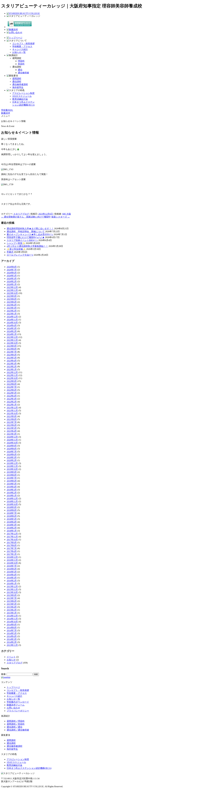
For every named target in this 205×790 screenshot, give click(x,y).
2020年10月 (12, 443)
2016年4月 (12, 575)
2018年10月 (12, 504)
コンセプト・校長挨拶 (23, 43)
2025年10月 (12, 293)
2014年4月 (12, 636)
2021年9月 (12, 416)
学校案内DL (7, 110)
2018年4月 (12, 522)
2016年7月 (12, 566)
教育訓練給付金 (20, 99)
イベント (11, 657)
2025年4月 (12, 305)
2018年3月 (12, 525)
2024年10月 (12, 322)
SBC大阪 (66, 214)
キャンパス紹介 (20, 49)
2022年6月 (12, 390)
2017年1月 (12, 554)
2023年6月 (12, 355)
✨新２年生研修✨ (16, 249)
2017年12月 (12, 533)
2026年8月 (12, 267)
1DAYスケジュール (22, 96)
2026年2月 (12, 281)
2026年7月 (12, 270)
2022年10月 (12, 378)
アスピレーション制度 (23, 93)
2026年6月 (12, 272)
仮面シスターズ (60, 217)
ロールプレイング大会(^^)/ (20, 255)
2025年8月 (12, 299)
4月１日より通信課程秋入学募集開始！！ (27, 246)
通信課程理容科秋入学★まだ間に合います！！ (30, 228)
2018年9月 (12, 507)
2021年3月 (12, 434)
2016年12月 (12, 557)
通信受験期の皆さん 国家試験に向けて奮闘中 (26, 217)
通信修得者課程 (20, 84)
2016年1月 (12, 583)
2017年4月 (12, 551)
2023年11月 (12, 340)
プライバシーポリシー (18, 711)
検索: (3, 674)
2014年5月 (12, 633)
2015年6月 (12, 601)
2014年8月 (12, 627)
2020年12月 (12, 437)
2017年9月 (12, 542)
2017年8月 (12, 545)
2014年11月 (12, 619)
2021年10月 (12, 413)
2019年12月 (12, 463)
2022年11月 (12, 375)
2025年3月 (12, 308)
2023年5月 (12, 358)
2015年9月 (12, 595)
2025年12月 (12, 287)
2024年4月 (12, 325)
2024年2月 (12, 331)
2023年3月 (12, 363)
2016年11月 (12, 560)
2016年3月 (12, 577)
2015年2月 (12, 610)
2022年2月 (12, 402)
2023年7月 (12, 352)
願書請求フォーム (16, 705)
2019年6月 (12, 481)
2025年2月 (12, 311)
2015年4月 (12, 607)
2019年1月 (12, 495)
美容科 (21, 64)
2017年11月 (12, 536)
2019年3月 (12, 489)
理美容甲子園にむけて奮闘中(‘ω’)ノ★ (25, 237)
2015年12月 (12, 586)
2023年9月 (12, 346)
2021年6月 (12, 425)
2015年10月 (12, 592)
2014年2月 (12, 642)
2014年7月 (12, 630)
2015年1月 (12, 613)
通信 (20, 70)
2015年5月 (12, 604)
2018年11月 (12, 501)
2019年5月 (12, 484)
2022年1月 (12, 404)
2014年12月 (12, 616)
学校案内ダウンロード (18, 702)
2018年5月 (12, 519)
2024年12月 (12, 316)
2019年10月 (12, 469)
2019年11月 (12, 466)
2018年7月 (12, 513)
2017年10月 (12, 539)
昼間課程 (16, 78)
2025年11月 (12, 290)
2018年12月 (12, 498)
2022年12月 (12, 372)
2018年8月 (12, 510)
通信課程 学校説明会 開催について (26, 231)
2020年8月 (12, 448)
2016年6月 (12, 569)
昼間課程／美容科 (16, 724)
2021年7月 (12, 422)
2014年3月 (12, 639)
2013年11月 (12, 645)
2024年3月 (12, 328)
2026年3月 (12, 278)
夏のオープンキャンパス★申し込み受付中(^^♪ (30, 234)
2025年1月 (12, 314)
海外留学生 (17, 87)
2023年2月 (12, 366)
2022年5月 (12, 393)
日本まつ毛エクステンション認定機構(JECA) (29, 768)
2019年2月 (12, 492)
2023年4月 (12, 360)
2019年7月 (12, 478)
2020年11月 (12, 440)
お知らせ (11, 660)
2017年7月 (12, 548)
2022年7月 (12, 387)
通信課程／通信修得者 (18, 730)
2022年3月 (12, 399)
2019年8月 (12, 475)
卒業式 (10, 252)
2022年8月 (12, 384)
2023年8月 (12, 349)
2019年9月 (12, 472)
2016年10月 (12, 563)
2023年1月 (12, 369)
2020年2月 (12, 460)
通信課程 (16, 81)
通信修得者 (23, 73)
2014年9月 (12, 624)
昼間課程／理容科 (16, 721)
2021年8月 (12, 419)
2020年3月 (12, 457)
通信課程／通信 (14, 727)
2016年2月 (12, 580)
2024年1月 (12, 334)
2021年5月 (12, 428)
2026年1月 (12, 284)
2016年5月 (12, 572)
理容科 (21, 61)
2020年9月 (12, 446)
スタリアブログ (21, 214)
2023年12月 (12, 337)
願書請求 (5, 113)
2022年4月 (12, 396)
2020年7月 (12, 451)
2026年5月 (12, 275)
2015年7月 (12, 598)
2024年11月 (12, 319)
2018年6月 (12, 516)
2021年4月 (12, 431)
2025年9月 (12, 296)
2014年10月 (12, 621)
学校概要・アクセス (22, 46)
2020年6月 (12, 454)
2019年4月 (12, 487)
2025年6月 (12, 302)
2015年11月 (12, 589)
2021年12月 (12, 407)
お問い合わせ (13, 708)
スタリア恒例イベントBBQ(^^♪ (22, 240)
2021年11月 (12, 410)
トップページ (13, 687)
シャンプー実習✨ (16, 243)
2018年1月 (12, 531)
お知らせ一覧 (19, 52)
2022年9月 (12, 381)
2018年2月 (12, 528)
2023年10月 (12, 343)
